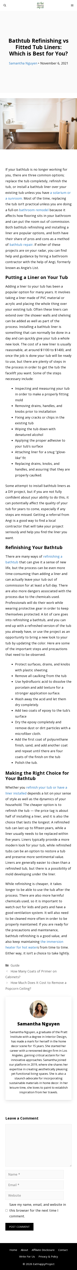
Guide (15, 965)
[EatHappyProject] (40, 5)
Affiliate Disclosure (43, 1250)
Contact (63, 1250)
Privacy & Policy (48, 1256)
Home (13, 1250)
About (24, 1250)
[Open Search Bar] (5, 5)
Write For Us (27, 1256)
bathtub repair (21, 244)
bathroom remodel (34, 210)
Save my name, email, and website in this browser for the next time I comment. (37, 1210)
